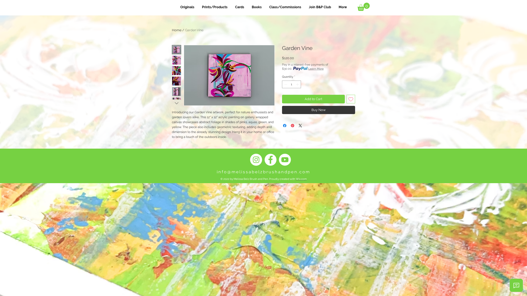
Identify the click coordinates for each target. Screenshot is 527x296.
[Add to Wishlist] (350, 99)
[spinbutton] (291, 84)
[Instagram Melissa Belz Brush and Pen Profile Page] (256, 160)
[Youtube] (285, 160)
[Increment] (297, 84)
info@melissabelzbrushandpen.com (263, 171)
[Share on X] (300, 125)
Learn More (316, 68)
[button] (363, 7)
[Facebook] (270, 160)
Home (176, 30)
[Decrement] (285, 84)
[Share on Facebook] (284, 125)
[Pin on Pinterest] (292, 125)
